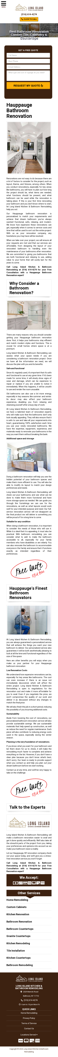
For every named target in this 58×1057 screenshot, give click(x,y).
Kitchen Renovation (17, 914)
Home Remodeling (17, 899)
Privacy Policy (29, 1018)
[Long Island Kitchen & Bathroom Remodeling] (29, 978)
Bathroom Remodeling (19, 965)
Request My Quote (27, 85)
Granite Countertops (18, 936)
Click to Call (30, 19)
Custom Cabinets (16, 907)
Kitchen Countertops (18, 957)
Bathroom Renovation (19, 921)
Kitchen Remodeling (18, 943)
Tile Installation (15, 950)
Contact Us (29, 1028)
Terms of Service (29, 1023)
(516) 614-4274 (29, 14)
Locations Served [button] (28, 1035)
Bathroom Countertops (19, 928)
